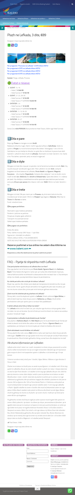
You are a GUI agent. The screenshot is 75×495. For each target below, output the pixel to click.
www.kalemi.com (19, 248)
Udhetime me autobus (38, 18)
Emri (28, 448)
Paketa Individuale (22, 23)
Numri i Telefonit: (32, 458)
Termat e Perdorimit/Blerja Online (45, 485)
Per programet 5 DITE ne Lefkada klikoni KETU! (23, 71)
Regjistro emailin (25, 4)
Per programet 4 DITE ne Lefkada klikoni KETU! (23, 68)
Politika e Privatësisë (25, 485)
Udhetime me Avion (9, 18)
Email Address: (31, 453)
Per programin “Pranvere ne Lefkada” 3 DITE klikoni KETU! (27, 66)
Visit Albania (56, 4)
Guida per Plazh (13, 28)
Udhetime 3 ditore (8, 23)
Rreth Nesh (13, 4)
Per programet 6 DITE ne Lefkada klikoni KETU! (23, 74)
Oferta (22, 28)
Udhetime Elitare (23, 18)
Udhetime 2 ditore (54, 18)
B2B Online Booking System (41, 4)
